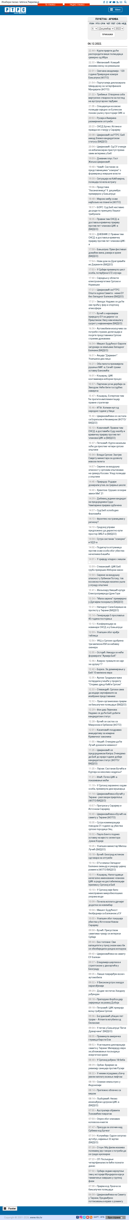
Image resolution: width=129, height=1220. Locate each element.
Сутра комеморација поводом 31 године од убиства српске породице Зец (106, 826)
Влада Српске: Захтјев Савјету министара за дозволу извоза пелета (105, 458)
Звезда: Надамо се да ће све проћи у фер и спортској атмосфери (106, 305)
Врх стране (114, 1217)
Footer (12, 1208)
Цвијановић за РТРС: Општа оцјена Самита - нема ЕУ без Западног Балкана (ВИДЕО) (106, 293)
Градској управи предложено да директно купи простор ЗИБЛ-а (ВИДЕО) (106, 530)
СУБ (118, 23)
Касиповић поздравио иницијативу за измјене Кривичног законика (105, 733)
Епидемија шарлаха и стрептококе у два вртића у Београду (105, 965)
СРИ (102, 23)
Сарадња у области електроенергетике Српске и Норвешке (105, 281)
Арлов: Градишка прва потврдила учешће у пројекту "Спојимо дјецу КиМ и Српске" (105, 681)
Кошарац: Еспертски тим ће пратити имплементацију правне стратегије (106, 399)
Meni (117, 9)
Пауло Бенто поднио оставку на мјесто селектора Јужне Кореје (104, 837)
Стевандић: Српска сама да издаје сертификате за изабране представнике (106, 693)
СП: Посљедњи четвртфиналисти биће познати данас (106, 1162)
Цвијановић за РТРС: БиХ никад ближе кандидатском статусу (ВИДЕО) (107, 138)
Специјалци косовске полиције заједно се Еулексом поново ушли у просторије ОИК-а (107, 109)
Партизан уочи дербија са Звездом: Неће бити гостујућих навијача (107, 387)
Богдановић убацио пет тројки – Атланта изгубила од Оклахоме (106, 1019)
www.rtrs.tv (36, 1217)
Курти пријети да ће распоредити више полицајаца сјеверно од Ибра (106, 54)
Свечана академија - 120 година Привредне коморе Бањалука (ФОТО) (106, 74)
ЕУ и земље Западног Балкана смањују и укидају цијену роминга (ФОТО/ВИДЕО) (107, 866)
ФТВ (102, 1217)
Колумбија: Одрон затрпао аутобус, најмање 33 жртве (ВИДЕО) (107, 1139)
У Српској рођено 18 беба (111, 1060)
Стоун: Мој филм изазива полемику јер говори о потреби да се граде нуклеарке (107, 1151)
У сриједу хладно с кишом (111, 559)
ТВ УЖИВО (50, 5)
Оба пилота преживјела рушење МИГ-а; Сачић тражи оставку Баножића (106, 367)
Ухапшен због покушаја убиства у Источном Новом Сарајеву (106, 922)
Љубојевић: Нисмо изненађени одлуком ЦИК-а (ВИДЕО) (104, 1102)
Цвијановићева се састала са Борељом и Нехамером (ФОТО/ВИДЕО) (107, 419)
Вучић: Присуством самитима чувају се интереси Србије (105, 933)
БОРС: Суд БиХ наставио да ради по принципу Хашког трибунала (106, 210)
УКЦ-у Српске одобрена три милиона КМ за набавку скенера (106, 644)
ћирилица (33, 2)
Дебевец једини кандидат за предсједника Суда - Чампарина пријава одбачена (107, 502)
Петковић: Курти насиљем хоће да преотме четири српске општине (107, 446)
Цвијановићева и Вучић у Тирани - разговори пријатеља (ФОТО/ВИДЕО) (107, 797)
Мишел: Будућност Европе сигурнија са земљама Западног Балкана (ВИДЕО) (107, 347)
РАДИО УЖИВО (77, 5)
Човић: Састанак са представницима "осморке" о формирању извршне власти (105, 170)
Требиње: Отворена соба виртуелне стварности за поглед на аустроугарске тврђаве (107, 98)
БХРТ (96, 1217)
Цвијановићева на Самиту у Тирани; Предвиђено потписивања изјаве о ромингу (107, 1198)
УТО (97, 23)
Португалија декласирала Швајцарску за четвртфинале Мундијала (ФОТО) (107, 86)
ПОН (91, 23)
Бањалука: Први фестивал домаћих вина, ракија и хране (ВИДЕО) (107, 252)
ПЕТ (113, 23)
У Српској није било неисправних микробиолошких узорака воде (106, 893)
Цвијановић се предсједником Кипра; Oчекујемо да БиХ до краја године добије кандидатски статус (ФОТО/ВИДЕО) (107, 757)
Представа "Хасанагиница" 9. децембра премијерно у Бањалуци (104, 190)
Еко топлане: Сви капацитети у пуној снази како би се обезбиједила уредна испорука (107, 945)
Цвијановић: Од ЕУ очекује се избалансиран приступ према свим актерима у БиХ (107, 150)
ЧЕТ (108, 23)
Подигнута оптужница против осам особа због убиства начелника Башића (106, 550)
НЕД (124, 23)
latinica (23, 2)
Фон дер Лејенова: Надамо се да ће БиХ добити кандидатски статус (104, 713)
